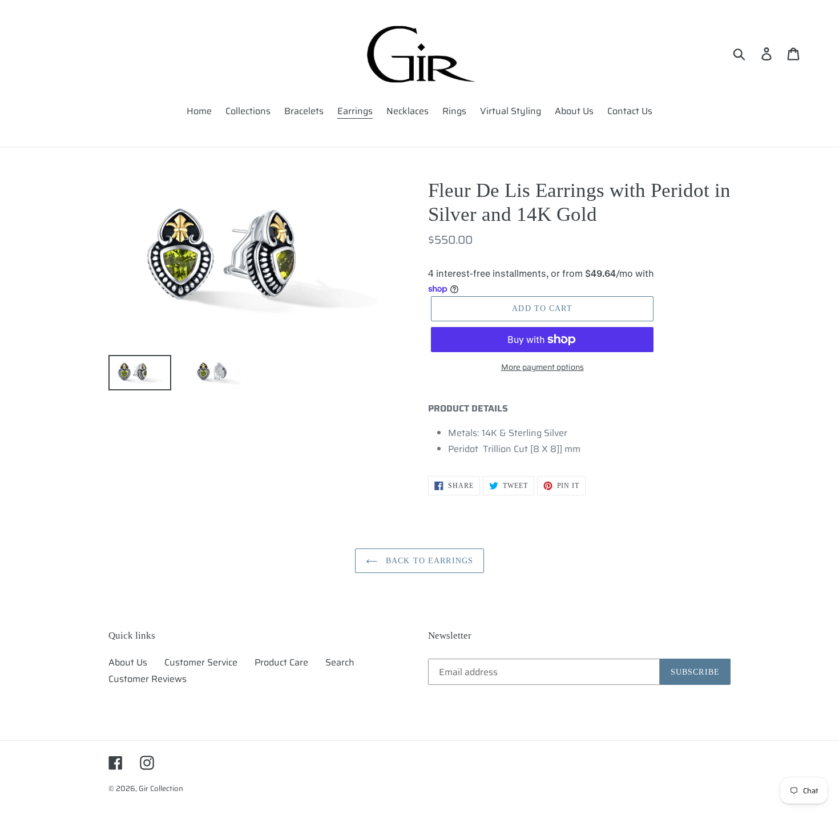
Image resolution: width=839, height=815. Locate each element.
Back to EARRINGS (428, 560)
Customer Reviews (147, 679)
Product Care (281, 662)
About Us (127, 662)
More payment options (542, 367)
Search (339, 662)
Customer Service (200, 662)
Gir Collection (161, 788)
